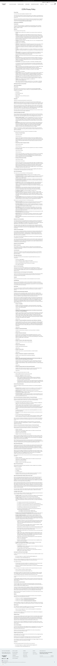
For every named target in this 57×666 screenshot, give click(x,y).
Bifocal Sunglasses (15, 658)
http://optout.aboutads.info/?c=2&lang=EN (30, 600)
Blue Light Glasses (15, 652)
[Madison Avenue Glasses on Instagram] (3, 658)
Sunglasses (14, 655)
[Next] (37, 0)
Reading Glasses (15, 653)
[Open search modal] (51, 4)
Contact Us (34, 652)
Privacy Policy (25, 653)
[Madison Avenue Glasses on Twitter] (46, 2)
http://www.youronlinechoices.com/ (29, 599)
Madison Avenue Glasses (9, 662)
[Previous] (20, 0)
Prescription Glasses (16, 656)
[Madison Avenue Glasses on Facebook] (2, 658)
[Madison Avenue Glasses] (4, 4)
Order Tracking (35, 653)
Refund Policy (25, 655)
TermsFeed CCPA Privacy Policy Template (25, 20)
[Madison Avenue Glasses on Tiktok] (45, 2)
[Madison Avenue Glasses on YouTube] (47, 2)
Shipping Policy (25, 656)
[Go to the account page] (53, 4)
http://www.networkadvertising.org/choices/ (30, 598)
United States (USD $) (52, 2)
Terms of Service (25, 652)
